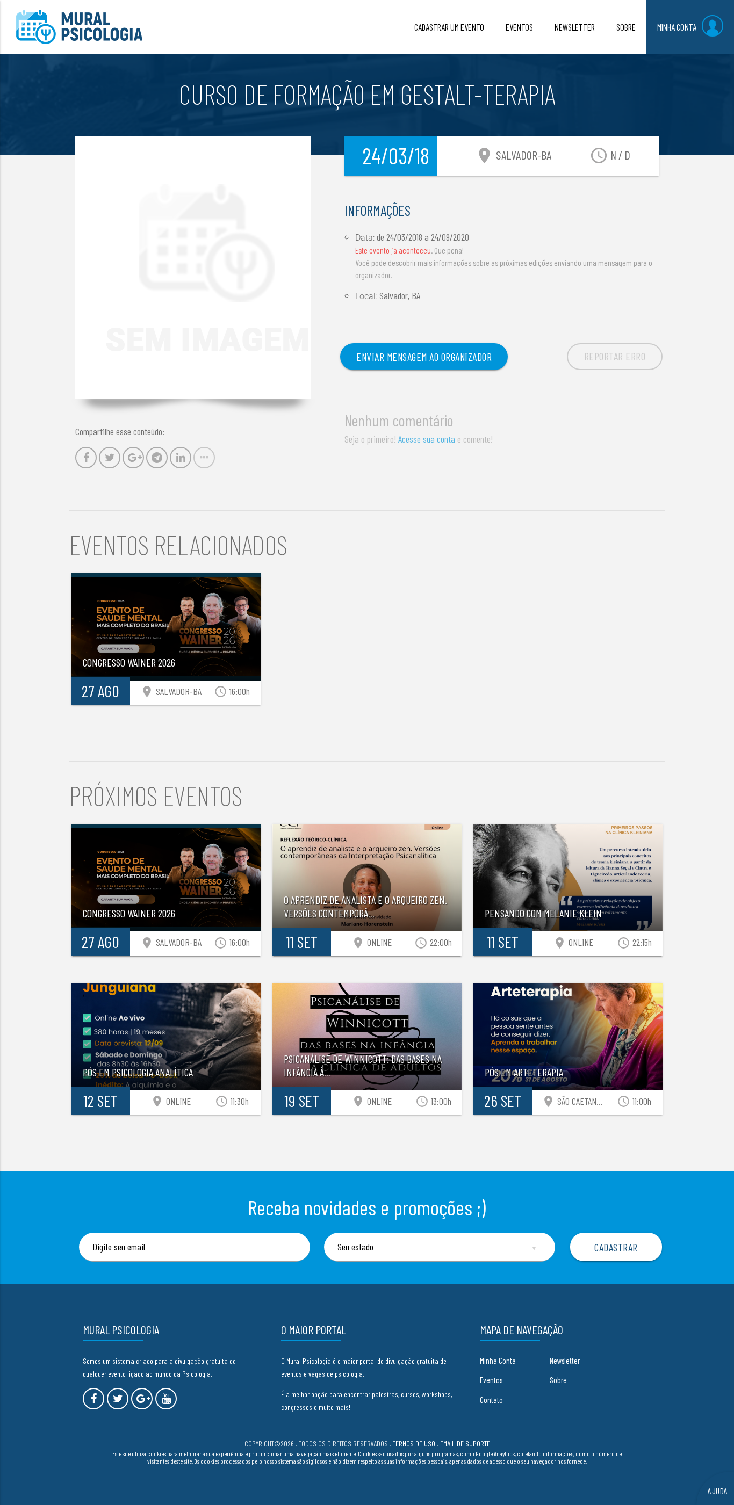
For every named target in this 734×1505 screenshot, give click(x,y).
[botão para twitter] (117, 1398)
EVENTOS (519, 26)
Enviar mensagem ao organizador (424, 356)
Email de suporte (465, 1443)
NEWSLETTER (575, 26)
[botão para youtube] (166, 1398)
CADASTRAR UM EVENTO (449, 26)
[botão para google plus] (142, 1398)
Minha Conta (498, 1360)
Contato (491, 1400)
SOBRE (626, 26)
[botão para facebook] (93, 1398)
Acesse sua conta (426, 439)
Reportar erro (615, 356)
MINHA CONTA (676, 26)
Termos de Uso (414, 1443)
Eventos (491, 1380)
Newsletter (565, 1360)
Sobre (558, 1380)
